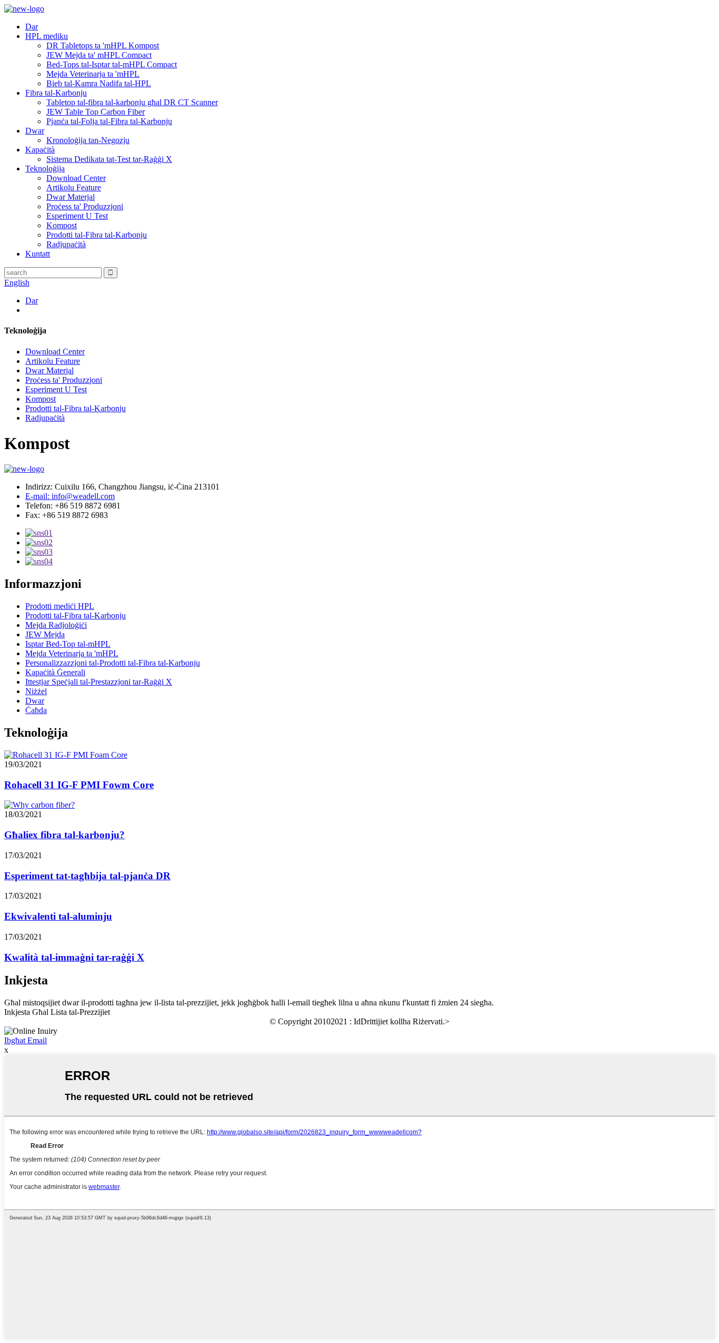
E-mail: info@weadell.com (70, 496)
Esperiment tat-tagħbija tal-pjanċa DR (87, 875)
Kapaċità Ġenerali (55, 672)
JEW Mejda (45, 634)
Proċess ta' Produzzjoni (84, 206)
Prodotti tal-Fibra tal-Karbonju (96, 234)
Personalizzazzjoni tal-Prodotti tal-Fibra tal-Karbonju (112, 662)
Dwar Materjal (70, 196)
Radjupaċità (66, 244)
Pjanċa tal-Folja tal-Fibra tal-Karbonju (109, 121)
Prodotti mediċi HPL (59, 606)
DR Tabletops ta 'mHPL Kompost (102, 45)
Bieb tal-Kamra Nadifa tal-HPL (98, 83)
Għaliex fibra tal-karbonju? (64, 834)
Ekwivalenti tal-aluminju (58, 916)
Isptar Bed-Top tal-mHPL (68, 643)
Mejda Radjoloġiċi (56, 624)
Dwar (34, 130)
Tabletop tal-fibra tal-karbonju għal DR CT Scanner (132, 102)
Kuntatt (37, 253)
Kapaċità (40, 149)
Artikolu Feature (73, 187)
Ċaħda (36, 710)
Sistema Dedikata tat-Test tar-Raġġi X (109, 159)
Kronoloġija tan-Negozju (87, 140)
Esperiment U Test (77, 215)
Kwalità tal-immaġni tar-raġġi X (74, 957)
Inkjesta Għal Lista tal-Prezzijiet (57, 1012)
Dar (31, 26)
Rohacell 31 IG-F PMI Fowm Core (79, 784)
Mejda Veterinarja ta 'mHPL (92, 73)
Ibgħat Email (25, 1040)
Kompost (61, 225)
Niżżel (36, 691)
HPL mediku (46, 36)
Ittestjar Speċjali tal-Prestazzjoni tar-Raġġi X (98, 681)
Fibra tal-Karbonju (56, 92)
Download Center (76, 178)
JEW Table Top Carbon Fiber (95, 111)
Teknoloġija (45, 168)
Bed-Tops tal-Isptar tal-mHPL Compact (111, 64)
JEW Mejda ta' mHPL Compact (99, 54)
